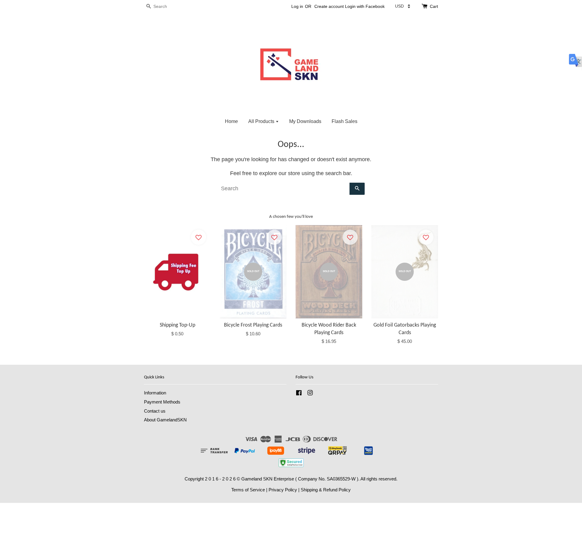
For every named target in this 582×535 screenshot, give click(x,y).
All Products (262, 121)
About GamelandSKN (165, 419)
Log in (297, 6)
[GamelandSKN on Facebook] (299, 393)
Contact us (155, 411)
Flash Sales (344, 121)
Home (231, 121)
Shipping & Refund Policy (326, 489)
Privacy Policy (283, 489)
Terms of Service (248, 489)
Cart (434, 6)
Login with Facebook (365, 6)
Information (155, 392)
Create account (329, 6)
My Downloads (305, 121)
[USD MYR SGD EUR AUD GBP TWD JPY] (402, 6)
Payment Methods (162, 401)
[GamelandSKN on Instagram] (310, 393)
